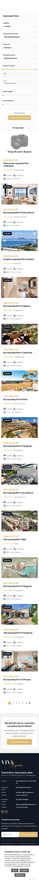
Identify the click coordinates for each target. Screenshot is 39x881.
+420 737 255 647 (22, 795)
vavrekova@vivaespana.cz (25, 792)
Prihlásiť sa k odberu (28, 835)
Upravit (15, 870)
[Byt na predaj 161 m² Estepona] (19, 287)
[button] (19, 26)
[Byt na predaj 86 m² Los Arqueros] (19, 474)
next (26, 703)
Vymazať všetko (19, 113)
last (29, 703)
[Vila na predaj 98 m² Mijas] (19, 521)
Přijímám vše (20, 875)
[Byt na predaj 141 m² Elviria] (19, 380)
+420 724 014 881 (22, 807)
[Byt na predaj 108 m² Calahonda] (19, 334)
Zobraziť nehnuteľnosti (19, 118)
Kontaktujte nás (21, 742)
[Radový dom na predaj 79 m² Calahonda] (19, 144)
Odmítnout (24, 870)
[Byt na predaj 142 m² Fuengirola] (19, 567)
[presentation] (4, 194)
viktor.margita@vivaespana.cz (26, 804)
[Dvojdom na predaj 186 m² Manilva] (19, 240)
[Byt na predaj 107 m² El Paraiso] (19, 661)
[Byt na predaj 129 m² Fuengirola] (19, 427)
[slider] (3, 69)
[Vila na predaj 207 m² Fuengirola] (19, 614)
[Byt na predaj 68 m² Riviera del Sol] (19, 194)
